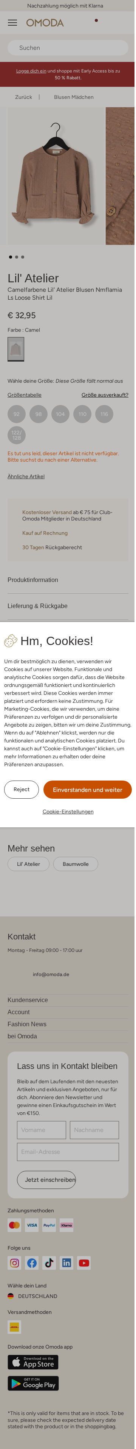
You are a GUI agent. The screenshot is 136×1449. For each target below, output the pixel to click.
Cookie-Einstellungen (68, 811)
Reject (21, 789)
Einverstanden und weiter (87, 789)
